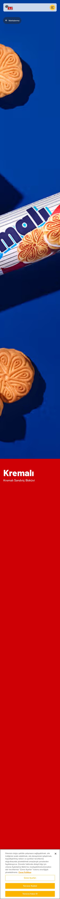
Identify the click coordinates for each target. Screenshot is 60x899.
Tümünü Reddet (30, 886)
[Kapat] (55, 854)
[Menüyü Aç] (52, 7)
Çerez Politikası (25, 872)
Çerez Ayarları (30, 878)
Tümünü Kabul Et (30, 894)
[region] (30, 874)
